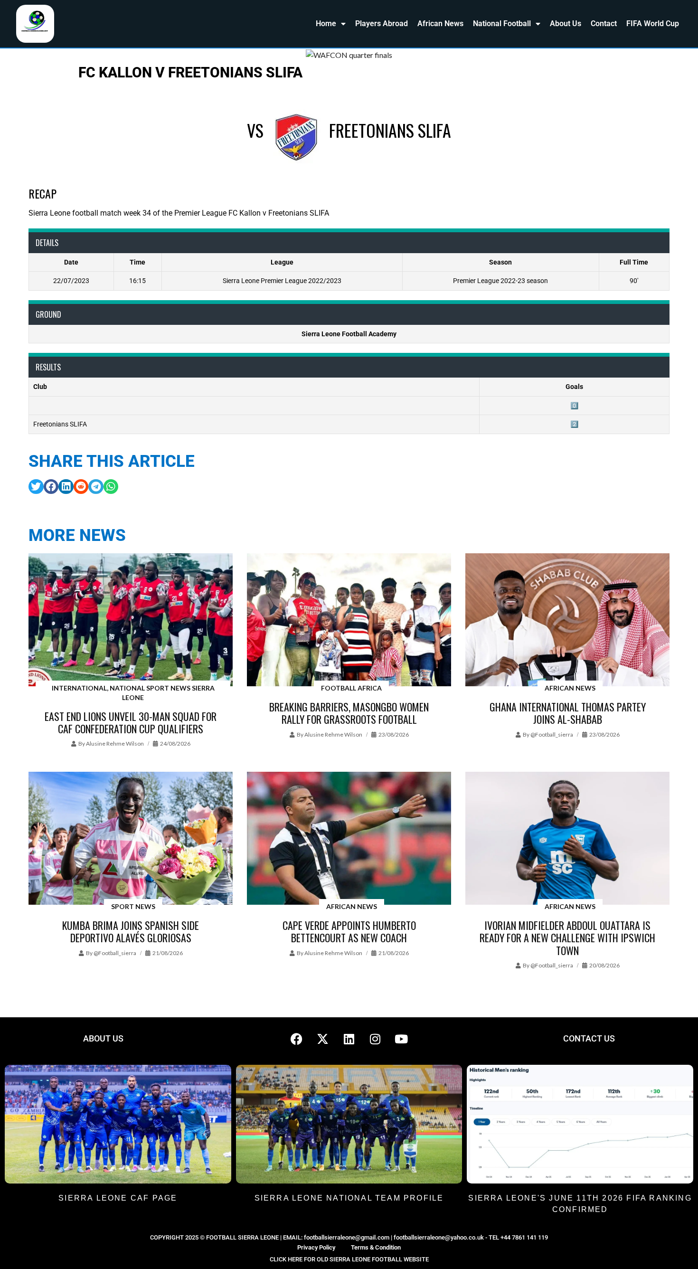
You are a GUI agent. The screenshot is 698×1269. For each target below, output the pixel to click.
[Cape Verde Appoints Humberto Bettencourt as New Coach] (349, 839)
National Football (502, 23)
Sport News (133, 906)
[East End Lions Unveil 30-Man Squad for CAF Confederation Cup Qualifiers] (130, 620)
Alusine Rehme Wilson (115, 743)
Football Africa (351, 688)
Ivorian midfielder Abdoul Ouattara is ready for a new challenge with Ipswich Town (567, 938)
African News (440, 23)
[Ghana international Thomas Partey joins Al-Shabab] (567, 620)
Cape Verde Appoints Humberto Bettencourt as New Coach (349, 931)
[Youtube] (401, 1039)
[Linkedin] (349, 1039)
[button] (36, 486)
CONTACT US (589, 1038)
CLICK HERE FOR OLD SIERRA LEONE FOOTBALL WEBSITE (349, 1259)
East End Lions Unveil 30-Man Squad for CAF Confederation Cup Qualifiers (131, 722)
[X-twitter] (323, 1039)
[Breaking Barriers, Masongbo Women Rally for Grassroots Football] (349, 620)
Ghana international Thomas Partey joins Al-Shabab (568, 713)
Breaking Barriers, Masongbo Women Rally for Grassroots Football (349, 713)
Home (326, 23)
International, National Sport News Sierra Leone (133, 692)
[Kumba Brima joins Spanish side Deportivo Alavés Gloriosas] (130, 839)
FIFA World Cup (652, 23)
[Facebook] (297, 1039)
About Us (565, 23)
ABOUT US (103, 1038)
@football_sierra (551, 734)
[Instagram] (375, 1039)
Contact (604, 23)
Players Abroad (381, 23)
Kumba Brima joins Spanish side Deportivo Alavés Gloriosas (130, 931)
